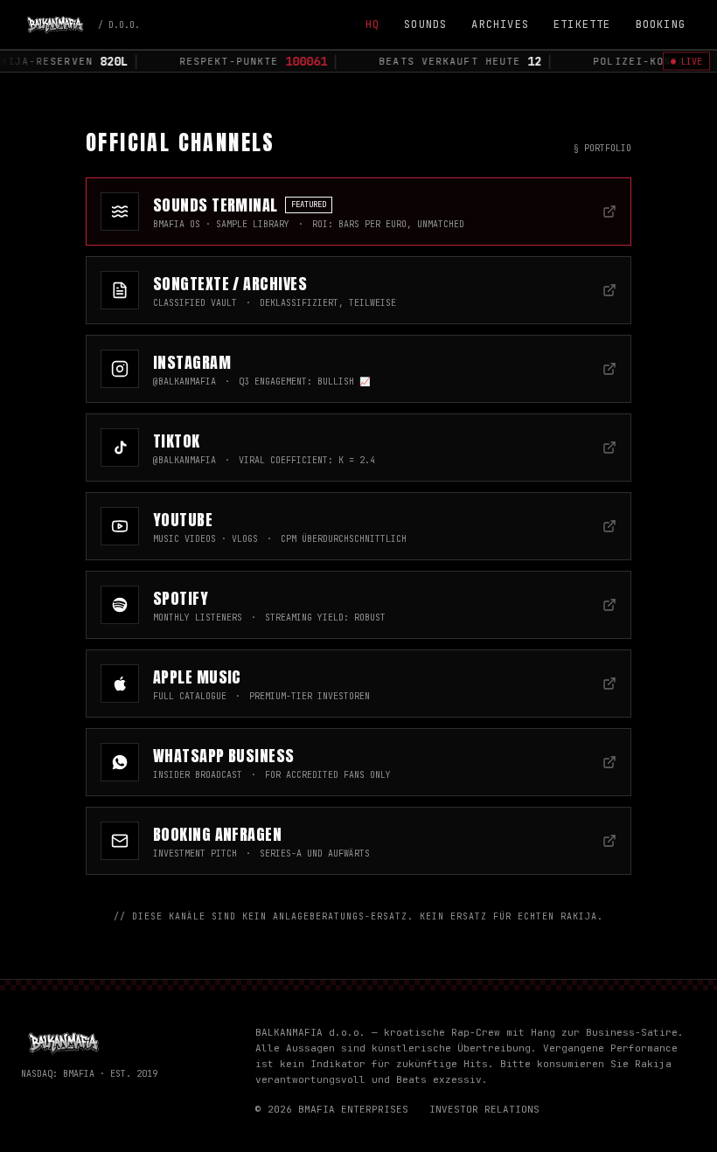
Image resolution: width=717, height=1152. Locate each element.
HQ (372, 24)
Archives (500, 24)
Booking (661, 24)
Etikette (582, 24)
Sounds (425, 24)
